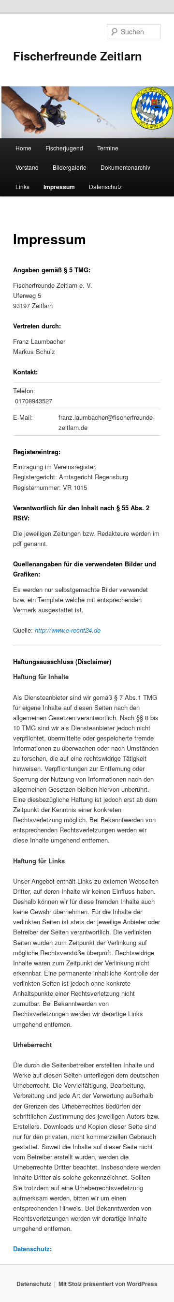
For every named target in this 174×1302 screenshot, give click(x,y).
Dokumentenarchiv (125, 167)
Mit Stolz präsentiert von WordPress (108, 1283)
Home (23, 148)
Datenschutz (105, 186)
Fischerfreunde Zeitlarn (77, 55)
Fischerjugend (64, 148)
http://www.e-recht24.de (68, 630)
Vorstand (27, 167)
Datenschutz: (32, 1248)
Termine (107, 148)
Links (22, 186)
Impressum (59, 186)
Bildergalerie (70, 167)
